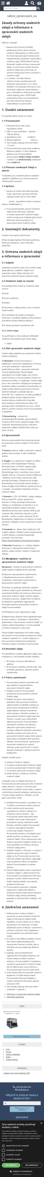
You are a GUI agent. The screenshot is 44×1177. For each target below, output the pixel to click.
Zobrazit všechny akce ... (22, 1036)
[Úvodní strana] (9, 4)
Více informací (7, 1141)
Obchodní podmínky (15, 997)
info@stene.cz (23, 1089)
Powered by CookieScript (22, 1174)
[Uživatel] (28, 4)
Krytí (8, 1049)
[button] (22, 1171)
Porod (8, 1052)
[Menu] (3, 3)
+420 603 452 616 (23, 1087)
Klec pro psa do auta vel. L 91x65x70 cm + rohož (12, 1012)
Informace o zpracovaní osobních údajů (23, 994)
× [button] (41, 1123)
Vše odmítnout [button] (31, 1165)
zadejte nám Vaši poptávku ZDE (16, 1073)
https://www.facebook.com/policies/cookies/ (21, 540)
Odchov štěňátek (13, 1054)
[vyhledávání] (34, 4)
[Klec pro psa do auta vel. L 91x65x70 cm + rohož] (12, 1023)
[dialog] (22, 1149)
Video (8, 1057)
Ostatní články (12, 1059)
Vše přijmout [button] (11, 1165)
